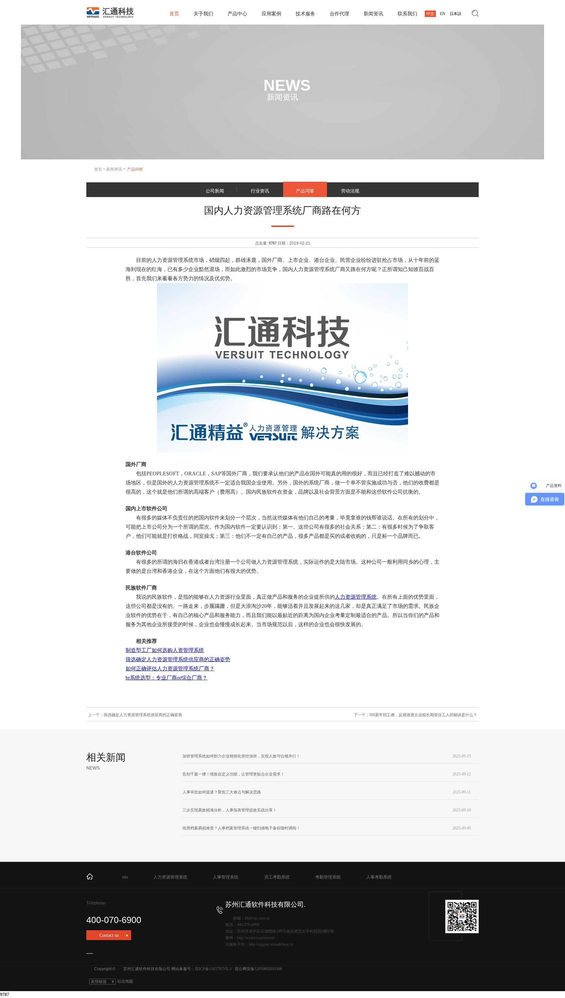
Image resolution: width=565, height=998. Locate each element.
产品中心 (237, 13)
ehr (125, 877)
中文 (430, 13)
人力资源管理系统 (356, 597)
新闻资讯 (373, 13)
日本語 (455, 13)
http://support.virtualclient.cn (271, 944)
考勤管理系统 (328, 877)
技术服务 (305, 13)
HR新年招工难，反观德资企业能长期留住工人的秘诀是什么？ (423, 715)
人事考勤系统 (379, 877)
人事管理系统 (225, 877)
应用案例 (271, 13)
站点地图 (125, 981)
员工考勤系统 (277, 877)
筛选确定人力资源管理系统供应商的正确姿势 (178, 659)
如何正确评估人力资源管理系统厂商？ (170, 668)
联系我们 (407, 13)
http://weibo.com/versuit (255, 937)
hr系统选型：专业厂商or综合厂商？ (166, 677)
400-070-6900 (113, 920)
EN (442, 13)
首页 (174, 13)
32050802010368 (268, 969)
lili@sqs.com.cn (257, 918)
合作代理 (339, 13)
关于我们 (203, 13)
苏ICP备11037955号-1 (213, 969)
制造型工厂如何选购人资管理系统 (165, 650)
